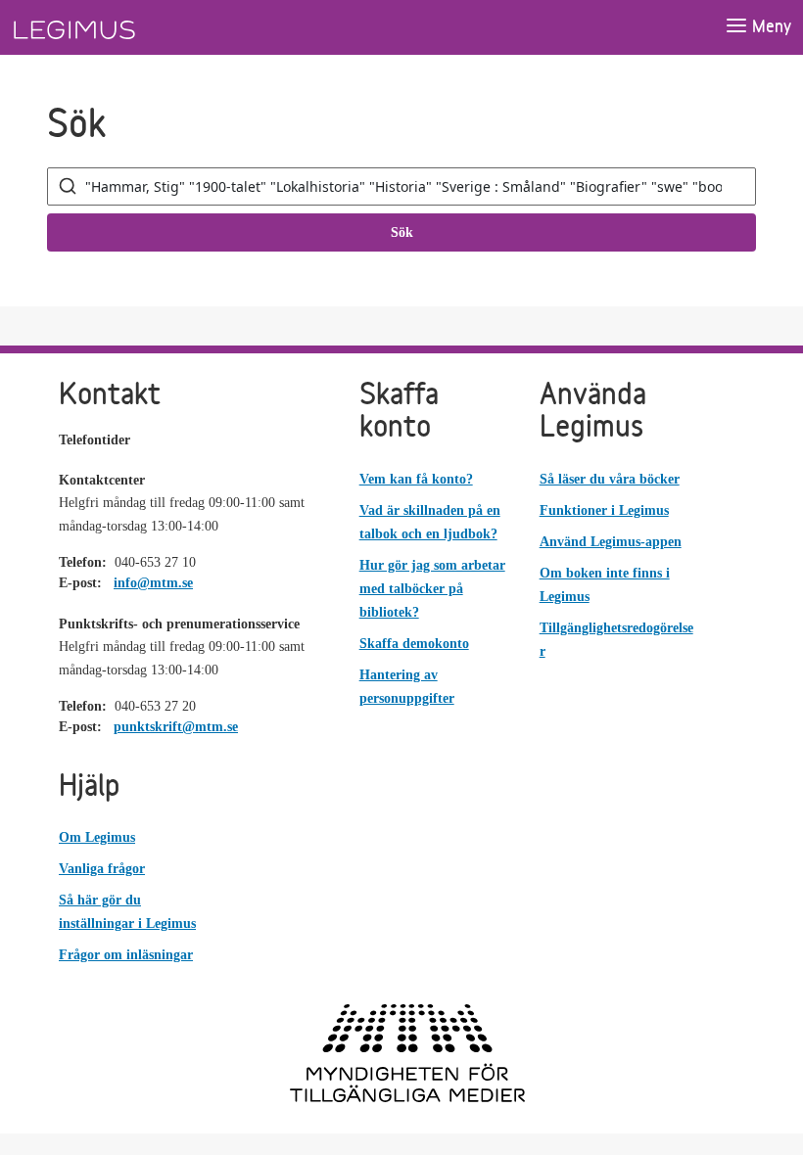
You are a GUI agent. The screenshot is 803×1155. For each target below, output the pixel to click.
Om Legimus (97, 837)
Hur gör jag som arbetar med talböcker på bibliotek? (432, 589)
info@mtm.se (153, 583)
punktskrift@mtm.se (176, 726)
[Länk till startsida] (110, 27)
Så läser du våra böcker (610, 479)
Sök (402, 232)
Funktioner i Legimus (604, 510)
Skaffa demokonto (414, 643)
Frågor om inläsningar (126, 954)
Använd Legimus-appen (611, 541)
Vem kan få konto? (416, 479)
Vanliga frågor (102, 868)
